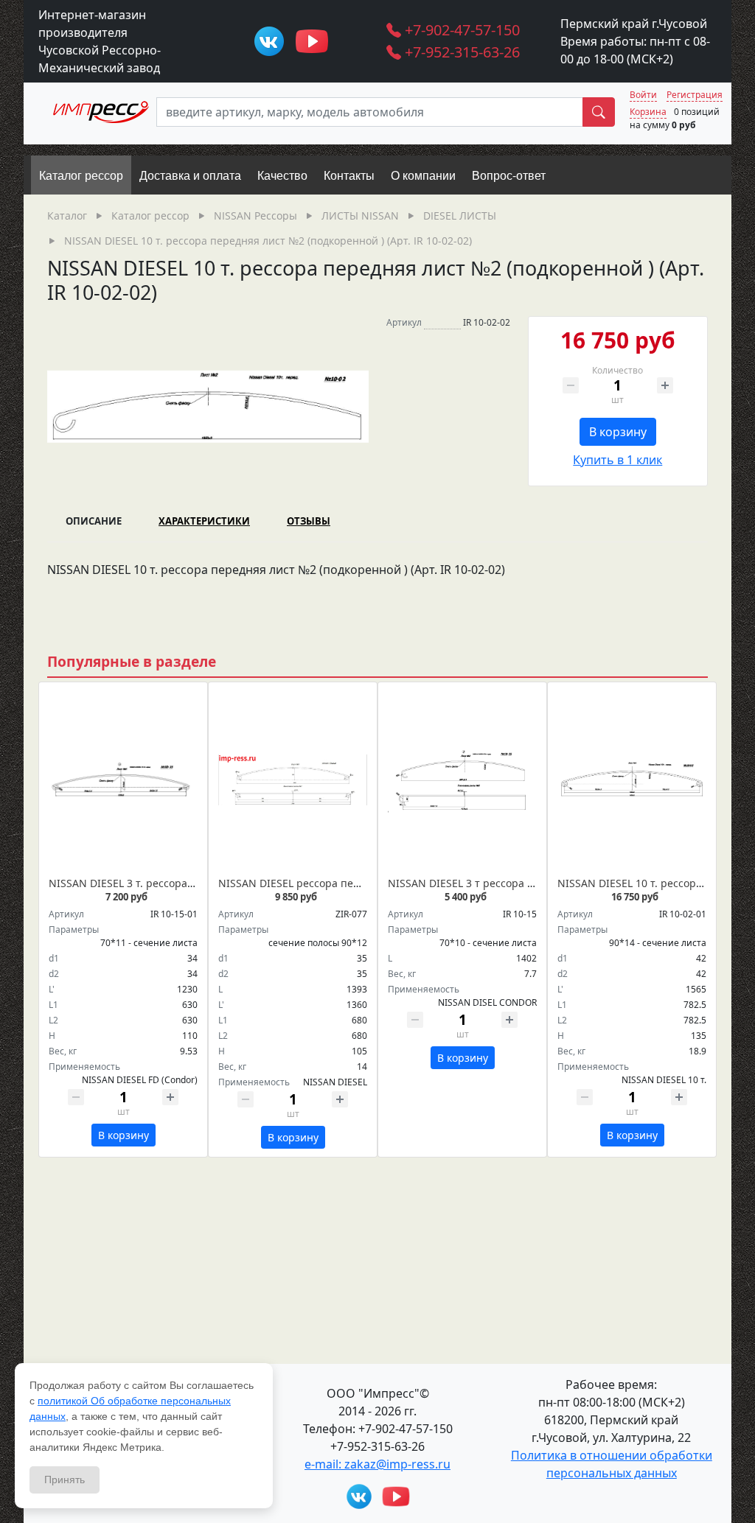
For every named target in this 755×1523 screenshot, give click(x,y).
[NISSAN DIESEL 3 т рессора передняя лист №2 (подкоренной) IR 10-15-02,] (462, 780)
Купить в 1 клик (617, 460)
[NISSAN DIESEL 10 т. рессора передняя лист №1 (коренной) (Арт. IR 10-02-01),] (631, 780)
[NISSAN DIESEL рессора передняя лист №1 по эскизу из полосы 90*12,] (292, 780)
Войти (643, 94)
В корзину (618, 432)
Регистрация (695, 94)
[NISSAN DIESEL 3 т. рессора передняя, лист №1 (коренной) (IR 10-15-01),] (123, 780)
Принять (64, 1479)
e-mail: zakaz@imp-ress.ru (377, 1464)
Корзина (648, 111)
